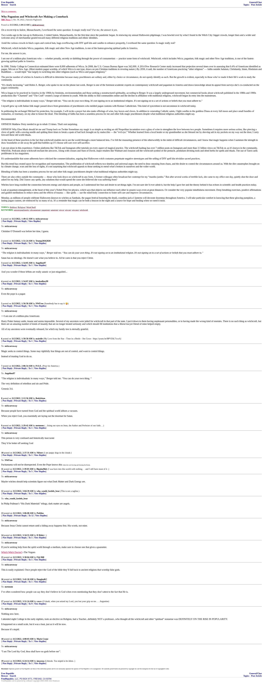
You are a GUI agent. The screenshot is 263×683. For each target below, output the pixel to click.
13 (2, 513)
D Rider (40, 535)
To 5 (30, 471)
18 (2, 639)
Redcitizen (40, 398)
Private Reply (20, 221)
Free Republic (7, 2)
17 (2, 601)
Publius (40, 513)
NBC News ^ (6, 20)
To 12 (30, 515)
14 (2, 535)
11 (2, 469)
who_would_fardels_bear (48, 491)
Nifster (40, 453)
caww (39, 601)
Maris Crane (42, 639)
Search (13, 5)
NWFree (39, 303)
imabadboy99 (42, 281)
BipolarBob (42, 469)
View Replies (34, 221)
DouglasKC (42, 579)
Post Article (256, 5)
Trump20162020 (43, 241)
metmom (40, 425)
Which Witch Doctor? (11, 552)
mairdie (39, 339)
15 (2, 557)
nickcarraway (42, 219)
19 (2, 661)
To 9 (30, 604)
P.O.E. (39, 366)
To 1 (30, 243)
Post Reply (7, 221)
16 (2, 579)
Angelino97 (41, 263)
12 (2, 491)
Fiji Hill (40, 557)
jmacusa (40, 661)
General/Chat (255, 2)
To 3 (30, 401)
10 (2, 453)
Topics (246, 5)
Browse (4, 5)
